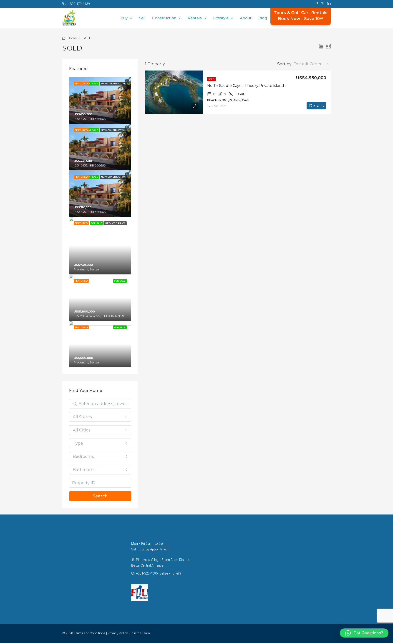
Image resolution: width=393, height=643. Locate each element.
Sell (142, 18)
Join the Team (140, 633)
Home (72, 38)
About (246, 18)
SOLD (211, 79)
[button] (364, 633)
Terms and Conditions (90, 633)
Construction (164, 18)
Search (100, 496)
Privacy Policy (118, 633)
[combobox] (311, 64)
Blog (262, 18)
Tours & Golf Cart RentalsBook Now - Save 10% (300, 15)
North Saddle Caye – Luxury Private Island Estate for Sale (259, 85)
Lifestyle (221, 18)
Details (316, 105)
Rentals (195, 18)
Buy (124, 18)
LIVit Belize (219, 106)
